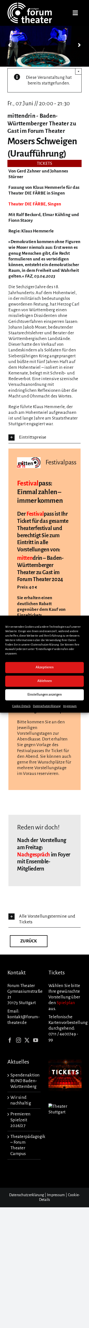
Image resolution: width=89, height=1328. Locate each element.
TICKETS (44, 163)
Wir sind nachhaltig (20, 1100)
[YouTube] (35, 1040)
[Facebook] (9, 1040)
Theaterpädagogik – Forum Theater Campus (24, 1145)
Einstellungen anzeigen (44, 694)
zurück (28, 941)
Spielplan (66, 1002)
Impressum (70, 706)
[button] (44, 437)
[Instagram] (18, 1040)
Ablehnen (44, 681)
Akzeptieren (45, 667)
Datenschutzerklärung (47, 706)
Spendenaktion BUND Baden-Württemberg (24, 1081)
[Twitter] (26, 1040)
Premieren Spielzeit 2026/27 (20, 1120)
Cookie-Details (21, 706)
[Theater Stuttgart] (65, 1106)
